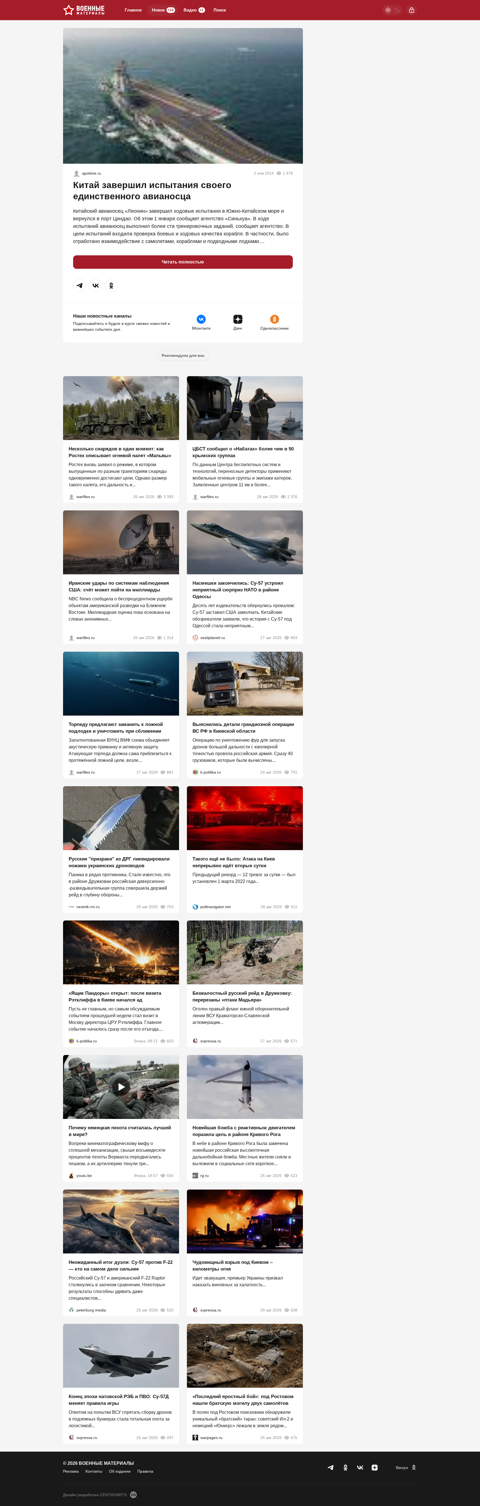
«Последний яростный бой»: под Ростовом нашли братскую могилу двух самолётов (243, 1400)
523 (294, 1175)
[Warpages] (195, 1438)
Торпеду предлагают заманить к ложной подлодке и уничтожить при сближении (116, 728)
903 (294, 637)
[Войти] (411, 10)
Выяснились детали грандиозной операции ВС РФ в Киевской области (243, 728)
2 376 (292, 496)
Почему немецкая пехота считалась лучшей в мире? (120, 1131)
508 (294, 1310)
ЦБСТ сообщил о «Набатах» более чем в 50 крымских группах (243, 452)
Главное (133, 10)
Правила (145, 1471)
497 (170, 1437)
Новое (162, 10)
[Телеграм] (331, 1467)
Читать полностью (183, 262)
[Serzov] (76, 173)
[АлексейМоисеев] (195, 1175)
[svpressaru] (195, 1041)
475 (294, 1437)
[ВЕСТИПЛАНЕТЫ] (195, 638)
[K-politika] (195, 772)
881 (170, 772)
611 (294, 906)
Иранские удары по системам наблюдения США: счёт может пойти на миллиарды (119, 586)
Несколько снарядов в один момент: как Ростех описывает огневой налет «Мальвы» (120, 452)
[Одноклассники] (345, 1467)
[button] (80, 285)
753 (170, 906)
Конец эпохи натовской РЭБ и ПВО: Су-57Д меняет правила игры (119, 1400)
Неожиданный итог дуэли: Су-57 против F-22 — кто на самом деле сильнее (121, 1265)
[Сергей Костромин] (71, 638)
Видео (193, 10)
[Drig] (71, 906)
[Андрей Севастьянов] (71, 496)
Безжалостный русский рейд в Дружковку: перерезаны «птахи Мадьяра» (242, 997)
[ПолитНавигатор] (195, 906)
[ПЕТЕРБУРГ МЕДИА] (71, 1310)
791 (294, 772)
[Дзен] (374, 1467)
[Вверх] (406, 1467)
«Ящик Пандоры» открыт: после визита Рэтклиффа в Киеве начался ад (115, 997)
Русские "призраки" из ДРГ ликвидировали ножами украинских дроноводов (119, 862)
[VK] (360, 1467)
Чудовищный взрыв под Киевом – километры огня (233, 1265)
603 (170, 1041)
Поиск (220, 10)
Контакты (93, 1471)
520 (170, 1310)
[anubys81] (71, 1175)
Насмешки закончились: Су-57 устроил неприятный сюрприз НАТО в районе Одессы (238, 589)
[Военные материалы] (84, 10)
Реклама (71, 1471)
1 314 (168, 637)
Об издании (120, 1471)
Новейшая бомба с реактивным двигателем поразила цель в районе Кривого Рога (244, 1131)
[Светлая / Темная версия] (392, 10)
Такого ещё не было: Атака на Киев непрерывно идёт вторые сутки (234, 862)
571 (294, 1041)
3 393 (168, 496)
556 (170, 1175)
